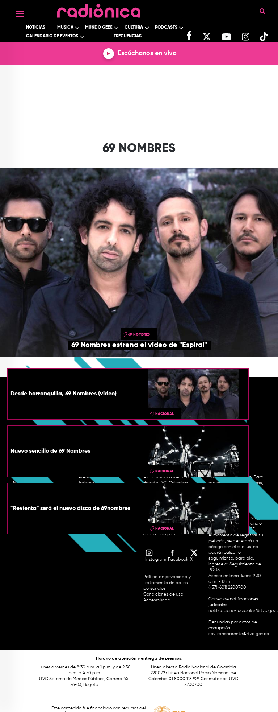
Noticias (35, 27)
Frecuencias (128, 36)
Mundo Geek (99, 27)
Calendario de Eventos (52, 36)
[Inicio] (98, 9)
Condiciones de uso (163, 594)
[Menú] (19, 13)
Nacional (164, 414)
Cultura (134, 27)
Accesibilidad (157, 600)
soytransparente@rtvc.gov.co (238, 634)
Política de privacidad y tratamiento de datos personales (167, 583)
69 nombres (139, 334)
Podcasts (166, 27)
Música (65, 27)
